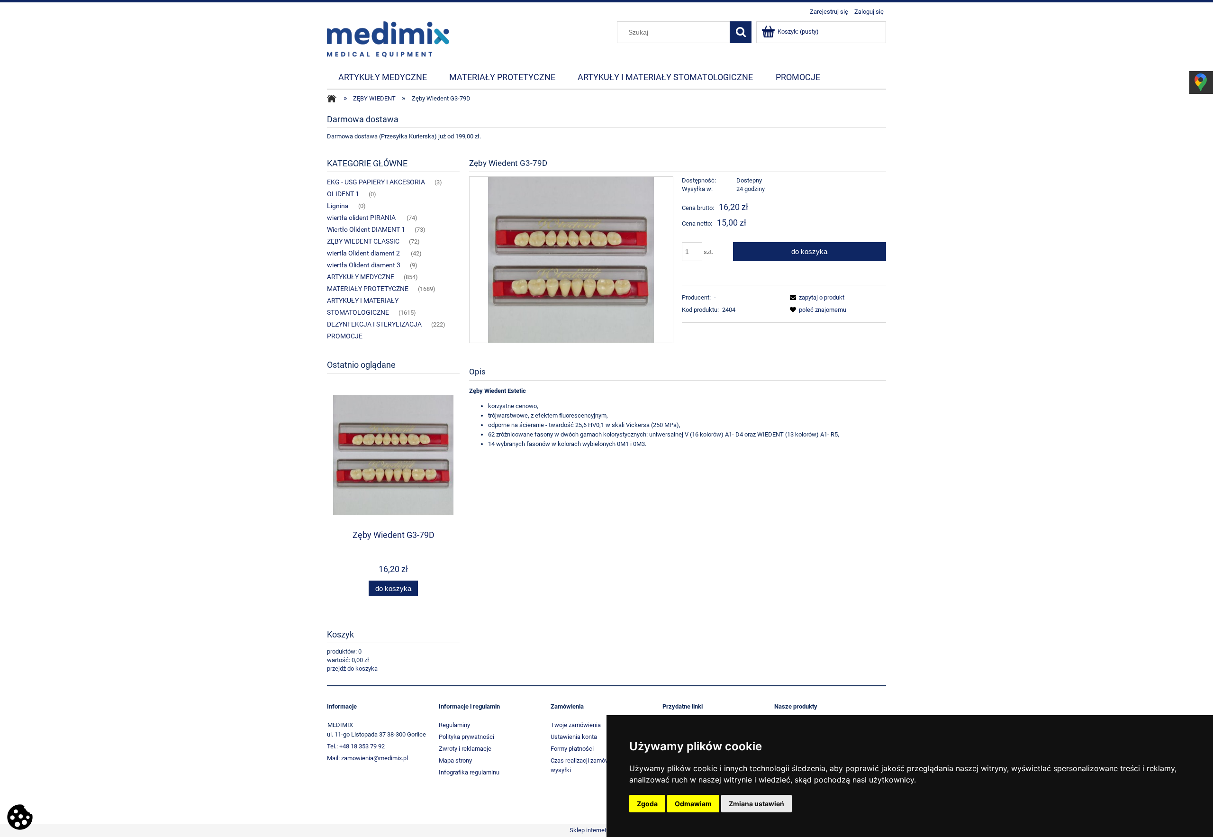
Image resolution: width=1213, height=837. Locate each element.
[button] (815, 297)
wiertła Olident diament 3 (363, 265)
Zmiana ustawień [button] (756, 804)
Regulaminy (454, 724)
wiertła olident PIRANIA (362, 217)
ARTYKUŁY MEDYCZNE (360, 277)
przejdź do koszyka (352, 668)
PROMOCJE (344, 336)
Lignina (338, 205)
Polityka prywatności (466, 736)
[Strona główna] (388, 38)
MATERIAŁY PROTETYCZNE (367, 288)
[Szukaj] (740, 32)
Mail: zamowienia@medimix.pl (367, 758)
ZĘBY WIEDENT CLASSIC (363, 241)
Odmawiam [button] (693, 804)
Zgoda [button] (647, 804)
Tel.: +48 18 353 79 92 (356, 746)
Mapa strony (455, 760)
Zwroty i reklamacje (465, 748)
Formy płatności (572, 748)
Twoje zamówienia (576, 724)
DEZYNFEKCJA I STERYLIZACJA (374, 324)
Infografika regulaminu (469, 772)
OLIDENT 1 (343, 194)
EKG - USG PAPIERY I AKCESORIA (376, 182)
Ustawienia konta (574, 736)
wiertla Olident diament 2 (364, 253)
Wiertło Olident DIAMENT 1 (366, 229)
